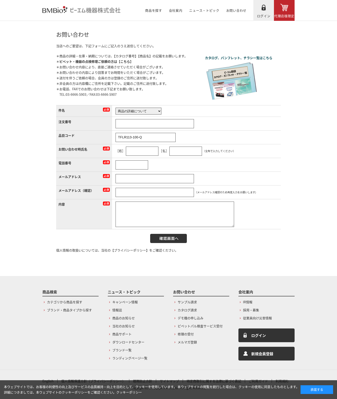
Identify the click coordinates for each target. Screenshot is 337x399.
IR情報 (247, 302)
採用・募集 (251, 310)
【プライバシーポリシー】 (130, 250)
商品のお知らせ (123, 318)
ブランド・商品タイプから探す (69, 310)
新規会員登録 (262, 353)
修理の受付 (186, 334)
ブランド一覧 (122, 350)
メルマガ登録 (187, 342)
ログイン (264, 16)
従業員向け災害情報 (257, 318)
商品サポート (122, 334)
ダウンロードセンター (128, 342)
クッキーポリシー (129, 392)
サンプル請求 (187, 302)
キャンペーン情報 (125, 302)
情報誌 (117, 310)
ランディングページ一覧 (129, 358)
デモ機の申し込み (190, 318)
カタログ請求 (187, 310)
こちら (125, 61)
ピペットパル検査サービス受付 (200, 326)
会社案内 (175, 10)
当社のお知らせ (123, 326)
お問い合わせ (236, 10)
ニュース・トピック (204, 10)
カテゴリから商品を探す (64, 302)
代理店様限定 (284, 16)
